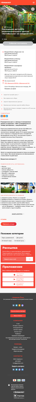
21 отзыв (9, 27)
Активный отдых (7, 240)
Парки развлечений (8, 237)
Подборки (18, 333)
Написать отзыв (8, 224)
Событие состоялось (18, 43)
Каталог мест (18, 331)
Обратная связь (18, 351)
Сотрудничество (18, 327)
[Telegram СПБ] (16, 305)
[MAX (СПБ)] (22, 305)
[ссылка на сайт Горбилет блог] (18, 297)
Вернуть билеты (18, 315)
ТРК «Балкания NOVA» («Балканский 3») (17, 83)
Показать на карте (10, 88)
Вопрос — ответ (18, 347)
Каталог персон (18, 329)
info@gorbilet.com (18, 363)
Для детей (20, 237)
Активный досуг (19, 240)
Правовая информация (18, 335)
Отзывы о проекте (18, 325)
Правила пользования (18, 349)
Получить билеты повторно (18, 311)
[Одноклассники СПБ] (19, 305)
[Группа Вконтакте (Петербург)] (14, 305)
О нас (18, 323)
